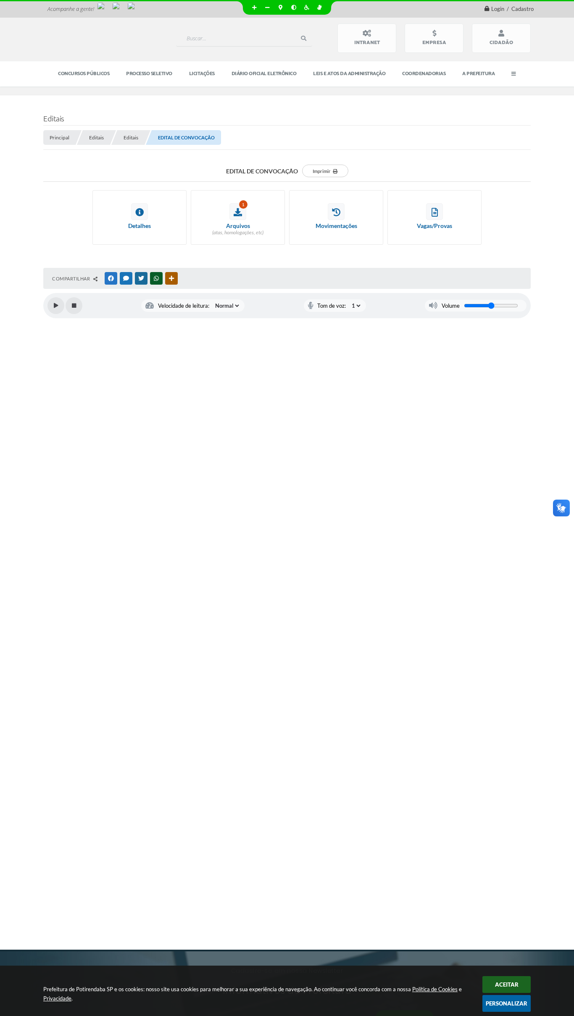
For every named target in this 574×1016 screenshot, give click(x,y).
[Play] (55, 305)
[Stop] (74, 305)
